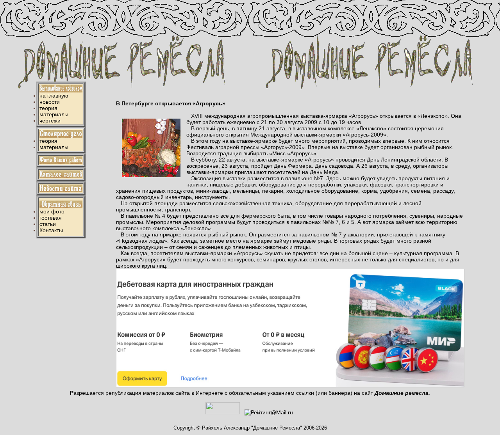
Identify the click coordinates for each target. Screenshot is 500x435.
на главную (53, 95)
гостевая (50, 218)
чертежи (50, 120)
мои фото (51, 211)
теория (48, 108)
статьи (47, 224)
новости (49, 102)
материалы (53, 114)
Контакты (51, 230)
